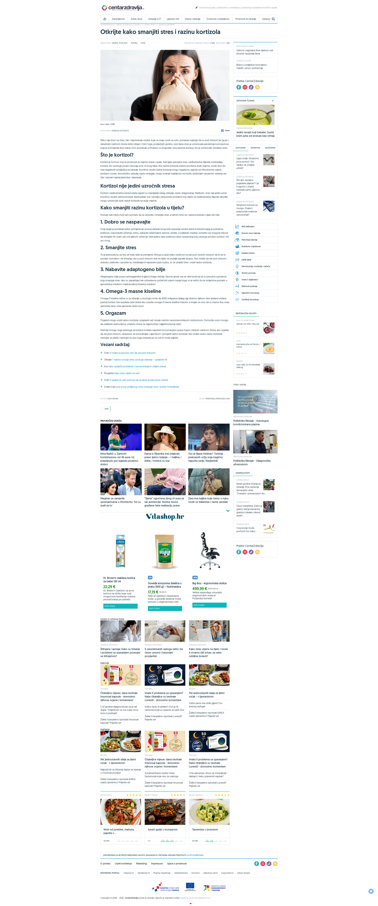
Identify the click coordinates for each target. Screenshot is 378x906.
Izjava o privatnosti (177, 863)
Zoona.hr (195, 873)
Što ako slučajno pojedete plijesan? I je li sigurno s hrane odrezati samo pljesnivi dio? (248, 186)
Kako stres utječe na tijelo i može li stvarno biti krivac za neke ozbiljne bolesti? (208, 652)
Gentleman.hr (144, 873)
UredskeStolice (181, 873)
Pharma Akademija (162, 873)
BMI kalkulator (248, 226)
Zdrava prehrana (244, 128)
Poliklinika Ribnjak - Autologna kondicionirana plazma (251, 422)
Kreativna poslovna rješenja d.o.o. (195, 898)
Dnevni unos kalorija (251, 233)
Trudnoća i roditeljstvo (217, 19)
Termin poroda (248, 273)
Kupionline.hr (227, 873)
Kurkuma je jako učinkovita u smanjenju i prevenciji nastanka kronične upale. (238, 7)
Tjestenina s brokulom (205, 829)
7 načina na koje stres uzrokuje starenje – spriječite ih (139, 359)
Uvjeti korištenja (123, 863)
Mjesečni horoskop (250, 293)
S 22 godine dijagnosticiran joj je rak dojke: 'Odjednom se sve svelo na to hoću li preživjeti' (119, 710)
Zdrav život (136, 19)
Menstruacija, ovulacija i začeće (256, 266)
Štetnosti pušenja (249, 286)
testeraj (104, 689)
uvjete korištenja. (195, 855)
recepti (192, 689)
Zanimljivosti (118, 19)
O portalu (105, 863)
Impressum (157, 863)
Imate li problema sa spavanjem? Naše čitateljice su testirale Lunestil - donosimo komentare (164, 696)
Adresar (266, 19)
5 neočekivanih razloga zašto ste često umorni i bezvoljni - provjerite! (164, 652)
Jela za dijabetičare (245, 320)
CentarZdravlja (122, 8)
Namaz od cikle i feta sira (247, 324)
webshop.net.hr (210, 873)
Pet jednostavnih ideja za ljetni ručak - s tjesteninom (206, 694)
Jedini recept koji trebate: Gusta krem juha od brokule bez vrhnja (255, 134)
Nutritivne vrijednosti (251, 246)
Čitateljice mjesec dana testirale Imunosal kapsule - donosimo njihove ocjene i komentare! (118, 696)
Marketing (141, 863)
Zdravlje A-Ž (154, 19)
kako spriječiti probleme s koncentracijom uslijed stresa (137, 366)
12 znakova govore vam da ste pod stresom (132, 352)
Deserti (239, 361)
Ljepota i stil (173, 19)
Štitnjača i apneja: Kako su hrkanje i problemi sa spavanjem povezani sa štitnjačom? (120, 652)
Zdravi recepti (243, 873)
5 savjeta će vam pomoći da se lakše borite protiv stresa (138, 379)
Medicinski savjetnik (242, 416)
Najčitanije (270, 148)
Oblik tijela (246, 259)
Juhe (238, 341)
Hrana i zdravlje (192, 19)
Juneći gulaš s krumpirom (162, 829)
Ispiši (143, 43)
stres (107, 408)
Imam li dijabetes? (250, 279)
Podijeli (134, 43)
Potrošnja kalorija (249, 239)
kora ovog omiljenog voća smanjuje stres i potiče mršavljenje (147, 386)
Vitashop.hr (129, 873)
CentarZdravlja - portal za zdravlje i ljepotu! (120, 25)
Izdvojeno (241, 148)
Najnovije (255, 148)
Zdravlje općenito (167, 25)
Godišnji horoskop (250, 299)
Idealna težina (248, 253)
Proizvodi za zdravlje (246, 19)
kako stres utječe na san (126, 373)
